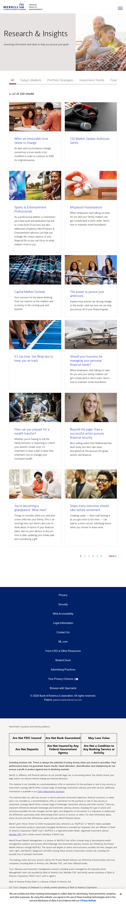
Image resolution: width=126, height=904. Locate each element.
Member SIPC (15, 834)
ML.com (63, 641)
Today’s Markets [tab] (31, 80)
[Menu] (120, 8)
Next (111, 556)
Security (63, 604)
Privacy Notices (88, 900)
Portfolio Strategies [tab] (60, 80)
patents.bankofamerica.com (67, 699)
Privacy (63, 595)
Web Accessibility (63, 613)
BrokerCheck (63, 660)
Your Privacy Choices (60, 679)
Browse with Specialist (63, 688)
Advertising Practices (63, 669)
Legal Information (63, 623)
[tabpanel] (63, 326)
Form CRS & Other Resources (63, 651)
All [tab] (12, 80)
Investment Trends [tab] (91, 80)
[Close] (120, 894)
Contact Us (63, 632)
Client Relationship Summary (50, 791)
